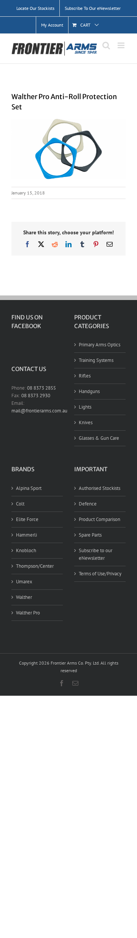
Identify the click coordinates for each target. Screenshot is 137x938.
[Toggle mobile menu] (122, 45)
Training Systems (96, 360)
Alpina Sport (28, 488)
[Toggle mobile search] (106, 45)
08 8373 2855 (41, 388)
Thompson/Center (35, 566)
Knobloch (26, 550)
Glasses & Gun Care (99, 438)
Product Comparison (99, 519)
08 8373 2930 (35, 395)
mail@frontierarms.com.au (39, 410)
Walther (24, 597)
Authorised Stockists (99, 488)
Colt (20, 504)
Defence (88, 504)
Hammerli (26, 535)
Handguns (89, 391)
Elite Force (27, 519)
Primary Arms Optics (99, 344)
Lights (85, 407)
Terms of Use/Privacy (100, 573)
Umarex (24, 581)
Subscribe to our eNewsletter (95, 554)
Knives (85, 422)
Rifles (85, 376)
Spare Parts (90, 535)
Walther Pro (28, 613)
